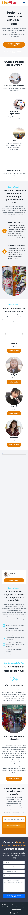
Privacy (14, 909)
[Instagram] (17, 912)
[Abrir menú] (24, 3)
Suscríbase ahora (14, 826)
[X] (14, 912)
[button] (14, 896)
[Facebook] (10, 912)
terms (19, 909)
